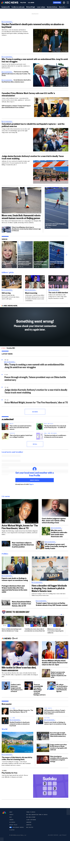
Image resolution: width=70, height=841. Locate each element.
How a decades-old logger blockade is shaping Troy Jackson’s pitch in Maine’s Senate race (49, 588)
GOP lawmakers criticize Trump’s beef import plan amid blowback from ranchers (16, 106)
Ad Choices (12, 822)
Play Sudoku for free (9, 773)
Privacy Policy (13, 824)
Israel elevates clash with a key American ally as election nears (16, 81)
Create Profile (34, 480)
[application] (51, 107)
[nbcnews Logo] (4, 812)
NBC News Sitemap (30, 817)
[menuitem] (23, 2)
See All (35, 444)
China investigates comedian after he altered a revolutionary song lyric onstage (59, 758)
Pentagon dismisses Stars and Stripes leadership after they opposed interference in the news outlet (14, 588)
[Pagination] (61, 614)
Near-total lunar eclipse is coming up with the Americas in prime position (23, 544)
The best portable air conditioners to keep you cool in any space (55, 436)
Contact (11, 814)
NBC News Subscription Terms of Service (36, 814)
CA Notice (11, 829)
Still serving (6, 293)
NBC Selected (29, 827)
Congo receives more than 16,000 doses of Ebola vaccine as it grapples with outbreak (58, 747)
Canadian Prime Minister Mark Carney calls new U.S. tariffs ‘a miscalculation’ (28, 94)
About (10, 812)
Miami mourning (31, 293)
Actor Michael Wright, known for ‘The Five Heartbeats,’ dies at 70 (36, 402)
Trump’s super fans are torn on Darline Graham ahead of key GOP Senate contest (52, 604)
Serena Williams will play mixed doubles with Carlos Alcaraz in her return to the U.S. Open (55, 662)
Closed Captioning (31, 819)
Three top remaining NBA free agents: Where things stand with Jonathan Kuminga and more (40, 690)
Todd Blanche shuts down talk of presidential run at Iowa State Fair (35, 630)
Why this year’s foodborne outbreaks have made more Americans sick (59, 533)
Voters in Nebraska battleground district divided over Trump (11, 630)
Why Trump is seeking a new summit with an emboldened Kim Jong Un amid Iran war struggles (35, 60)
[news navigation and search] (68, 2)
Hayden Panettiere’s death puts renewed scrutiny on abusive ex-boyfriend (33, 25)
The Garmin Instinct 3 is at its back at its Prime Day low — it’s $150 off (55, 426)
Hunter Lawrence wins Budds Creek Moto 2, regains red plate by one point (58, 674)
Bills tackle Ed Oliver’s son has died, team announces (19, 669)
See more (35, 411)
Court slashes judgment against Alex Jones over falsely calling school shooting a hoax (54, 520)
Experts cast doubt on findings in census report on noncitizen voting (15, 579)
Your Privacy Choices (18, 827)
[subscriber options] (64, 2)
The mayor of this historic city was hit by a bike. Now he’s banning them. (17, 758)
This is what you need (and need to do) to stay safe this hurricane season (20, 427)
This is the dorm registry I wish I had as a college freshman (21, 436)
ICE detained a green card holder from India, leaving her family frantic (56, 546)
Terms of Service (30, 812)
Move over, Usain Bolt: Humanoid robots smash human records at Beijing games (21, 217)
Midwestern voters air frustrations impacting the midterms (55, 631)
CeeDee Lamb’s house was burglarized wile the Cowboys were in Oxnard (16, 688)
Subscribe (28, 822)
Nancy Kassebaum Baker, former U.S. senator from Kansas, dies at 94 (21, 603)
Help (10, 817)
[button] (52, 107)
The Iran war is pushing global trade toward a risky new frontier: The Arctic (16, 73)
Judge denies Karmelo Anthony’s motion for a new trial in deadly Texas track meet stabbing (33, 157)
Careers (11, 819)
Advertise (28, 824)
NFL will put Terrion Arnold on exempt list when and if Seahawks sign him (61, 688)
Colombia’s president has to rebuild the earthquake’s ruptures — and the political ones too (33, 125)
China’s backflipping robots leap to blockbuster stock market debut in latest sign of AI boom (26, 228)
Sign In (32, 484)
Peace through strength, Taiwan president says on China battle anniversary (35, 378)
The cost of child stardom (58, 292)
